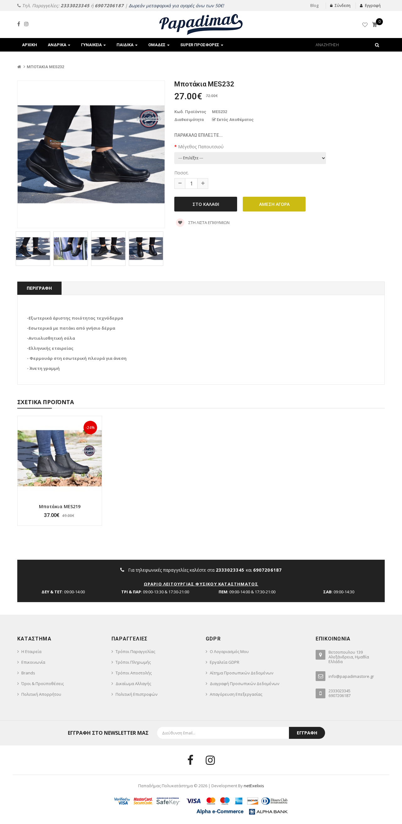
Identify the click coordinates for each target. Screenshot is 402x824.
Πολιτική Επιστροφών (136, 694)
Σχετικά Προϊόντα (45, 402)
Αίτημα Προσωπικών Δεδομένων (241, 673)
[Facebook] (18, 23)
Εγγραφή (373, 5)
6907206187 (109, 5)
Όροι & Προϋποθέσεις (42, 683)
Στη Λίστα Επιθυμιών (208, 222)
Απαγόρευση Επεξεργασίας (236, 694)
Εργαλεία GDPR (224, 662)
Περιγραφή (39, 288)
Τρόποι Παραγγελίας (135, 651)
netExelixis (254, 785)
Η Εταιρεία (31, 651)
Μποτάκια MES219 (59, 506)
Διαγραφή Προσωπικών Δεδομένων (244, 683)
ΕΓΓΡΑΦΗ (307, 733)
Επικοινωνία (33, 662)
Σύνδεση (342, 5)
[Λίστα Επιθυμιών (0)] (365, 26)
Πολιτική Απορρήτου (41, 694)
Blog (314, 5)
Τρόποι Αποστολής (134, 673)
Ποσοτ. (181, 173)
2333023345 (75, 5)
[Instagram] (26, 23)
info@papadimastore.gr (351, 676)
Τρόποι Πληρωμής (133, 662)
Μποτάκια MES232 (45, 66)
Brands (28, 673)
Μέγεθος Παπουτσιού (201, 147)
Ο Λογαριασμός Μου (229, 651)
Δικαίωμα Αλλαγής (133, 683)
